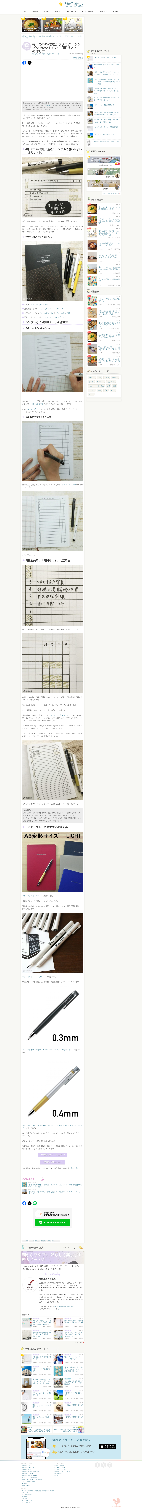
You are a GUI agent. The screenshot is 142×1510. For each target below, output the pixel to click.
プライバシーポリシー (28, 1481)
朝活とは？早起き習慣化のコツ (31, 1477)
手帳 (106, 390)
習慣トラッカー (56, 1240)
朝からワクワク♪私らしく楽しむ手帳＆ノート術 (45, 54)
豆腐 (114, 386)
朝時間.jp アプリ (26, 1469)
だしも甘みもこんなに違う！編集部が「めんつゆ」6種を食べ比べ (106, 121)
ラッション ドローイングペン (33, 977)
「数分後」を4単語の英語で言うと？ (106, 57)
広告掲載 (24, 1498)
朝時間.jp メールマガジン (29, 1467)
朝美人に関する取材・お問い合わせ (32, 1479)
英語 (99, 378)
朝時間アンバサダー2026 (29, 1473)
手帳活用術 (43, 1240)
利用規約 (24, 1483)
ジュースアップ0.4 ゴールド (55, 317)
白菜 (108, 386)
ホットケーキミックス (96, 386)
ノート (113, 390)
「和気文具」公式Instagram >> (52, 1162)
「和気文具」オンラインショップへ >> (52, 1155)
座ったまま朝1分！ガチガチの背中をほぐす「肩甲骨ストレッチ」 (106, 99)
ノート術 (32, 1240)
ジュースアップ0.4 (69, 485)
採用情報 (24, 1496)
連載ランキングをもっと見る (111, 193)
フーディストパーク (61, 1469)
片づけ (91, 394)
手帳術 (49, 1240)
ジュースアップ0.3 (63, 313)
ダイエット (100, 382)
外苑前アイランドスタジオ (62, 1471)
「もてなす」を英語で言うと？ (104, 134)
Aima (56, 1475)
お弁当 (107, 378)
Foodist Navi (58, 1473)
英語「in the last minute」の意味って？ (107, 142)
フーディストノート (61, 1467)
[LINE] (35, 1205)
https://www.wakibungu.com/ (64, 1306)
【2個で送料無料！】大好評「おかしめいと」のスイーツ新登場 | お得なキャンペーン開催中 (107, 82)
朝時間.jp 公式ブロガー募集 (30, 1475)
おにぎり (115, 378)
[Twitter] (29, 64)
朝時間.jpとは (26, 1465)
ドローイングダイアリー (38, 305)
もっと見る (79, 1342)
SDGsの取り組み (27, 1502)
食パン (91, 382)
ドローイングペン (32, 409)
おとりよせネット (60, 1465)
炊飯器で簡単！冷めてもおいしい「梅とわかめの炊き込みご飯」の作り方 (105, 113)
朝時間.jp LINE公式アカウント (30, 1471)
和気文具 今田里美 (77, 58)
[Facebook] (24, 64)
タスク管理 (25, 1240)
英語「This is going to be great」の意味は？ (107, 66)
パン (99, 390)
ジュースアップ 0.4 (46, 313)
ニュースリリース (27, 1501)
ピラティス (111, 382)
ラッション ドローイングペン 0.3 (51, 309)
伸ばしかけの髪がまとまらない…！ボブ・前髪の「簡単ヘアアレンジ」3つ (106, 73)
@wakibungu (62, 1309)
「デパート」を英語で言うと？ (104, 105)
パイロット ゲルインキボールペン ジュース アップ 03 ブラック (46, 1050)
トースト (92, 390)
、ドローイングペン (36, 404)
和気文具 (74, 1168)
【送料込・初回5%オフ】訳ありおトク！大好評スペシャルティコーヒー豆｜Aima (107, 91)
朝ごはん (92, 378)
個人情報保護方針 (27, 1495)
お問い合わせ (26, 1485)
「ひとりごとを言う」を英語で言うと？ (107, 127)
